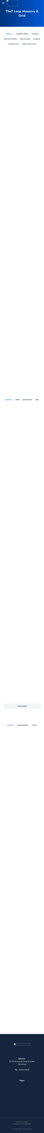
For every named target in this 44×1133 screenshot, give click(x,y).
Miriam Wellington (22, 935)
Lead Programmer (22, 796)
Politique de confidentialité (22, 1124)
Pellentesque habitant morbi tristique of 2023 (18, 127)
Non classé (25, 39)
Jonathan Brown (22, 756)
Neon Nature (10, 681)
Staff (34, 725)
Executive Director (22, 938)
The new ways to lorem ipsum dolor (21, 296)
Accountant (22, 974)
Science (36, 39)
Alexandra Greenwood (22, 1006)
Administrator (22, 832)
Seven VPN (9, 436)
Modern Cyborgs (12, 631)
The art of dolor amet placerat (19, 185)
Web (37, 400)
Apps (18, 400)
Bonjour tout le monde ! (15, 80)
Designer (22, 1010)
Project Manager (22, 867)
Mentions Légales (22, 1122)
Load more (22, 706)
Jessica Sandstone (22, 863)
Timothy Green (22, 970)
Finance (35, 34)
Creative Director (22, 760)
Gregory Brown (22, 828)
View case (6, 447)
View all (9, 34)
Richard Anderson (22, 899)
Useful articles (29, 44)
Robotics (8, 580)
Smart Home (10, 484)
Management (23, 725)
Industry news (10, 39)
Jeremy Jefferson (22, 792)
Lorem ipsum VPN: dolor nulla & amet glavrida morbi (19, 354)
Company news (22, 34)
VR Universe (9, 532)
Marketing (27, 400)
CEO (22, 903)
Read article (7, 89)
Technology (13, 44)
